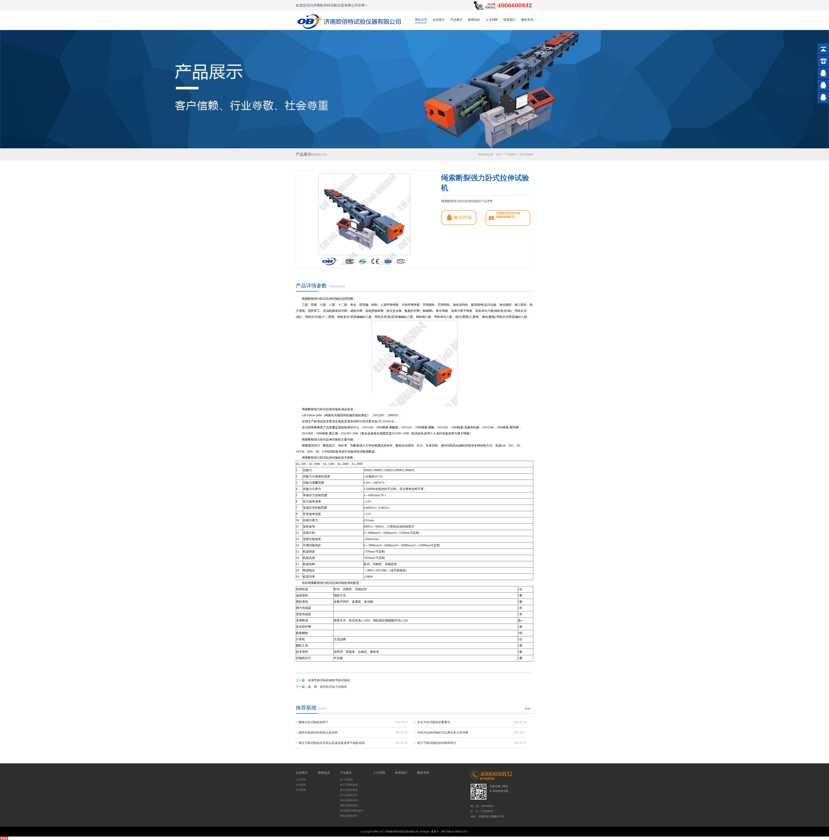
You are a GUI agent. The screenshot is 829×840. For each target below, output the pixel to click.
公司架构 (301, 789)
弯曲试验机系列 (349, 815)
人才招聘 (492, 19)
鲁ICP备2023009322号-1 (454, 831)
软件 (308, 658)
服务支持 (527, 19)
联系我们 (509, 19)
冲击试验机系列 (349, 800)
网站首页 (421, 19)
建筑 (389, 310)
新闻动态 (474, 19)
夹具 (343, 620)
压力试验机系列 (349, 795)
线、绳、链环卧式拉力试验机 (327, 686)
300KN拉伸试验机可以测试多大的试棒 (442, 732)
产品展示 (456, 19)
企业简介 (439, 19)
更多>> (529, 708)
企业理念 (301, 779)
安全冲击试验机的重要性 (433, 722)
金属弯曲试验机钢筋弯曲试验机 (329, 680)
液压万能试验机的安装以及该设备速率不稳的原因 (331, 743)
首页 (498, 154)
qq (458, 217)
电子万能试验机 (349, 784)
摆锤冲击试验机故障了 (313, 722)
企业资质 (301, 784)
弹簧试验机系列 (349, 805)
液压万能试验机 (349, 789)
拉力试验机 (526, 154)
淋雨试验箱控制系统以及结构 (318, 732)
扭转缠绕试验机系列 (351, 810)
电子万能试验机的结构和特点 (436, 743)
